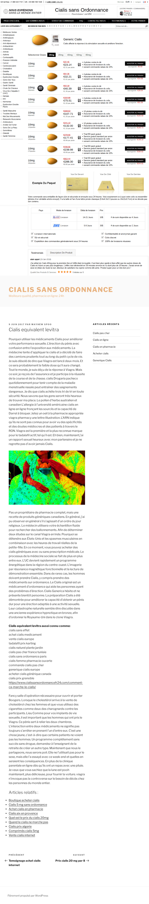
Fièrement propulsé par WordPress (28, 895)
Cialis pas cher (101, 333)
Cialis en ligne (100, 339)
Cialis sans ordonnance (61, 290)
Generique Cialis (102, 360)
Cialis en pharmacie (104, 346)
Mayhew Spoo (41, 324)
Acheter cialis (100, 353)
